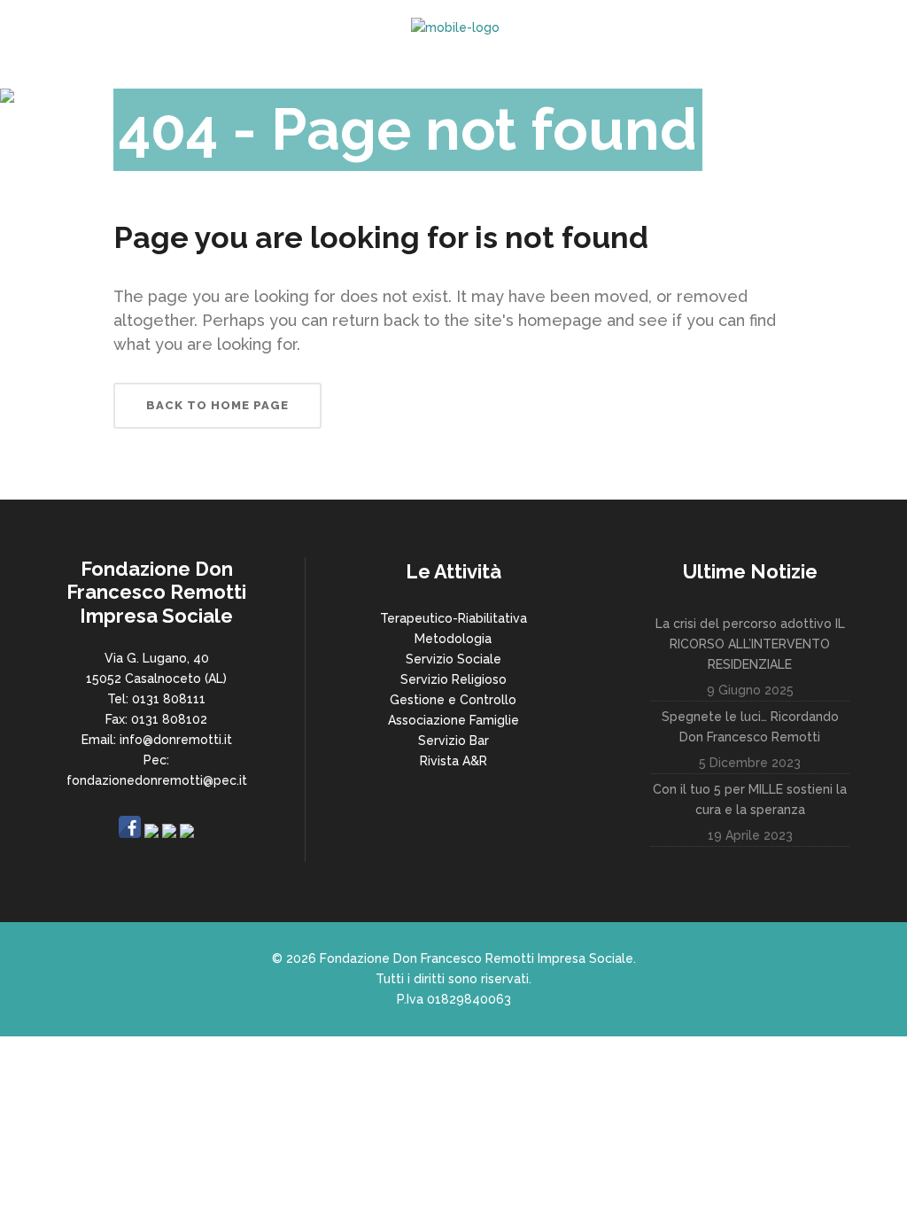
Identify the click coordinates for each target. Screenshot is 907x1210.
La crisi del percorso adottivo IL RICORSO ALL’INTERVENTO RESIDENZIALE (750, 644)
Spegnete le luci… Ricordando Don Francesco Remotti (750, 727)
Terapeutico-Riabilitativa (453, 618)
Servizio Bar (453, 740)
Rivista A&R (453, 761)
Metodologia (453, 639)
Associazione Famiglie (453, 720)
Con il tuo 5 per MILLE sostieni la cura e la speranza (750, 799)
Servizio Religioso (453, 679)
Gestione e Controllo (453, 700)
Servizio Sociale (453, 659)
